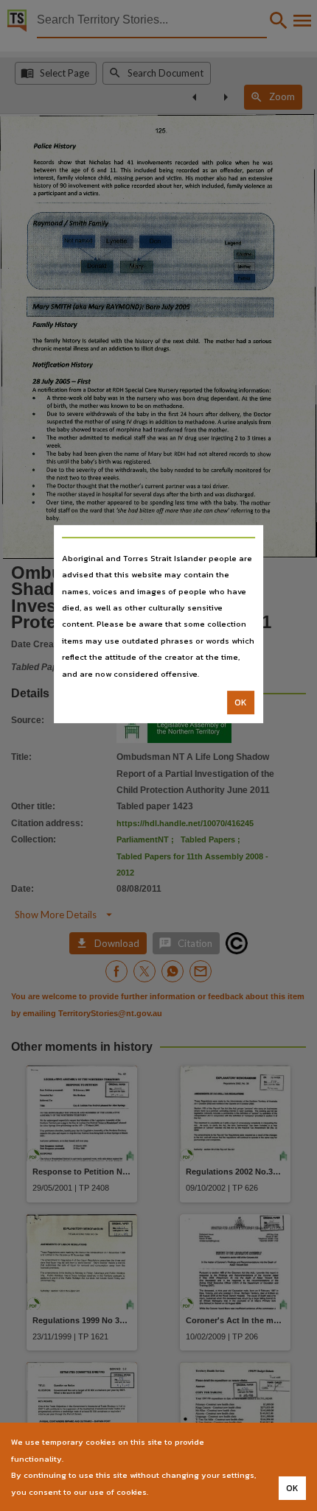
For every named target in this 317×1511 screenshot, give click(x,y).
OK (240, 702)
